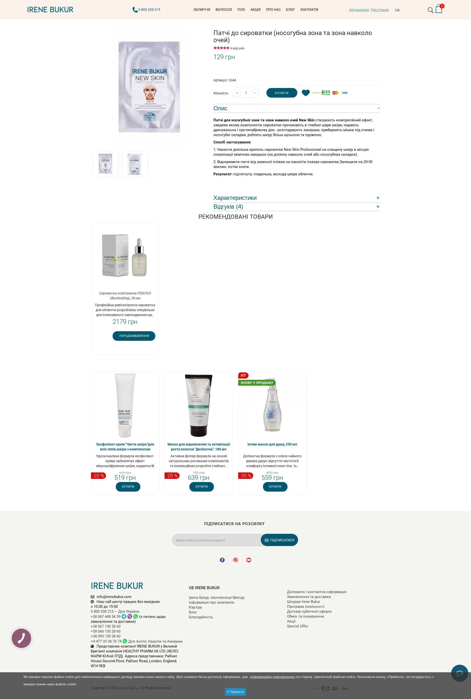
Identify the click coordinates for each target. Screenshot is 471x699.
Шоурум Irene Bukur (303, 601)
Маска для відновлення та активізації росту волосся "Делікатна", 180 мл (199, 446)
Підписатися (282, 540)
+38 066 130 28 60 (105, 631)
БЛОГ (290, 10)
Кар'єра (195, 607)
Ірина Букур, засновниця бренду (217, 597)
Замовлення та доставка (309, 597)
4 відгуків (237, 48)
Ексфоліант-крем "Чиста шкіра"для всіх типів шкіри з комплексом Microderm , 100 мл (125, 449)
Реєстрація (380, 10)
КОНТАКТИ (309, 10)
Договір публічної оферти (309, 611)
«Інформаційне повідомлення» (272, 677)
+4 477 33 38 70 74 (106, 641)
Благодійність (201, 617)
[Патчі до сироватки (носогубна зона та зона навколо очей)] (150, 88)
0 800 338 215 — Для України (115, 611)
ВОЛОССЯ (224, 10)
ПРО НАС (273, 10)
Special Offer (297, 626)
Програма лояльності (306, 606)
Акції (291, 621)
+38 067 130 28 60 (105, 626)
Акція (255, 10)
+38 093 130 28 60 (105, 636)
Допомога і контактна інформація (316, 592)
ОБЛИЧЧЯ (202, 10)
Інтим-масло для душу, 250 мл (272, 444)
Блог (193, 612)
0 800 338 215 (149, 10)
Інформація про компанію (211, 602)
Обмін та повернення (305, 616)
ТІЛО (241, 10)
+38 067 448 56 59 (106, 616)
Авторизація (359, 10)
